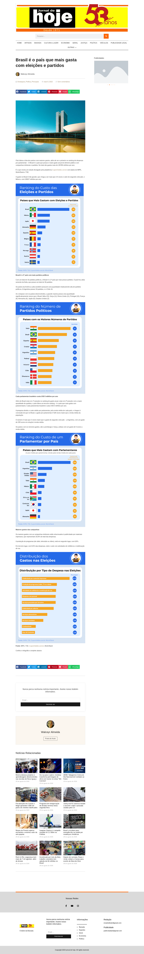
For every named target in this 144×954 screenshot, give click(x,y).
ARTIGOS (28, 43)
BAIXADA (37, 43)
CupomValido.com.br (59, 170)
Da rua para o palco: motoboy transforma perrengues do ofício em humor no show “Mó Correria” (50, 778)
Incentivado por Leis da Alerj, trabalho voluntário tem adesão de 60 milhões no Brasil (50, 860)
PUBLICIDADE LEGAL (119, 43)
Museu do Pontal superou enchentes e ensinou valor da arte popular (26, 832)
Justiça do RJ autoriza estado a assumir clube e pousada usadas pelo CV (74, 806)
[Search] (106, 36)
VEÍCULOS (104, 43)
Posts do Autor (50, 738)
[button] (21, 92)
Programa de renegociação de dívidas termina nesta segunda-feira (49, 806)
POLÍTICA (93, 43)
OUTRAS (71, 47)
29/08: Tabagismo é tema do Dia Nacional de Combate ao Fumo (73, 777)
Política (28, 82)
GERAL (75, 43)
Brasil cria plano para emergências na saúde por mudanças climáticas (73, 832)
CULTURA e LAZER (51, 43)
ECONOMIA (65, 43)
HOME (19, 43)
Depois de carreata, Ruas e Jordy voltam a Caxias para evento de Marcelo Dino (73, 859)
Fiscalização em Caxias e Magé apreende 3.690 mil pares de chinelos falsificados (26, 806)
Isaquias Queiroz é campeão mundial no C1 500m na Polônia (49, 832)
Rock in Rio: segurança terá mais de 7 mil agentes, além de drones (26, 859)
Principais (35, 82)
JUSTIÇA (84, 43)
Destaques (21, 82)
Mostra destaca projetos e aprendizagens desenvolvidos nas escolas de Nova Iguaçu (26, 777)
